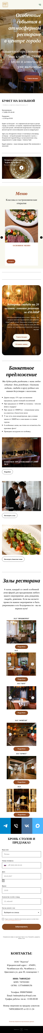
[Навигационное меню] (40, 4)
